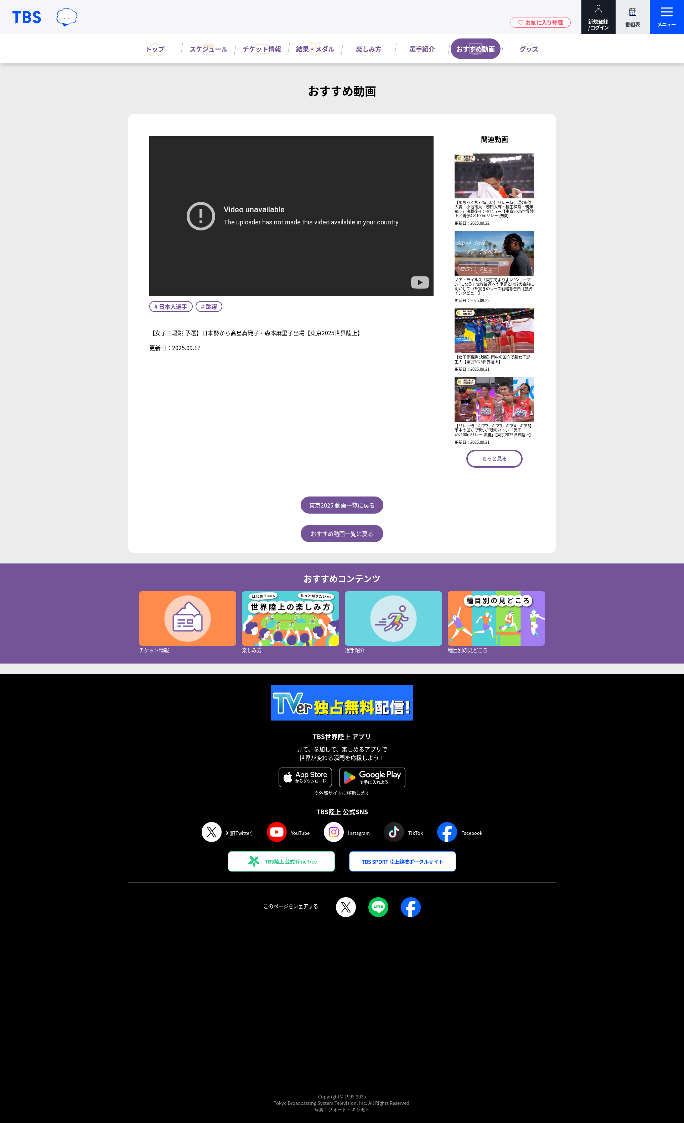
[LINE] (378, 908)
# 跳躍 (209, 306)
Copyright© (330, 1096)
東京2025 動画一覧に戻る (342, 505)
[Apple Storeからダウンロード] (305, 777)
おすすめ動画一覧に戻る (342, 533)
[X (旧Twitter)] (346, 908)
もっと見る (494, 458)
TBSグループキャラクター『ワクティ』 (67, 16)
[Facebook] (411, 908)
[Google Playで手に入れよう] (372, 777)
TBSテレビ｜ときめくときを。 (27, 17)
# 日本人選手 (170, 306)
